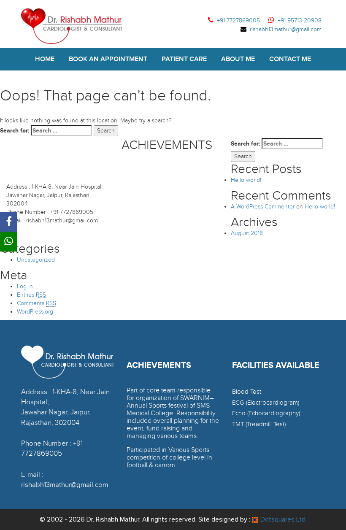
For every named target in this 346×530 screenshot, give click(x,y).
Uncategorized (36, 260)
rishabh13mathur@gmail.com (286, 29)
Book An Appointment (108, 59)
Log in (25, 286)
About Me (238, 59)
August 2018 (247, 233)
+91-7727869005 (238, 20)
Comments (36, 303)
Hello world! (246, 180)
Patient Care (184, 59)
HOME (44, 59)
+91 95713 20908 (300, 20)
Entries (31, 295)
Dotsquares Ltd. (283, 519)
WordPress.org (35, 311)
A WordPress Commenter (263, 206)
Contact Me (290, 59)
